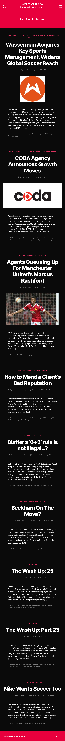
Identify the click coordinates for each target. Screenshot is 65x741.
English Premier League (35, 418)
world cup (26, 608)
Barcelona (13, 418)
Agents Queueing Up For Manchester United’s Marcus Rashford (32, 271)
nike (16, 723)
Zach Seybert (26, 177)
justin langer (35, 664)
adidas (12, 723)
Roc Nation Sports (38, 134)
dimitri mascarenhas (32, 606)
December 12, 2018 (41, 177)
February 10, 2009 (34, 521)
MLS (28, 549)
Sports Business (52, 35)
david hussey (14, 664)
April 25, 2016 (40, 287)
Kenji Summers (20, 695)
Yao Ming (32, 608)
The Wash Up (32, 564)
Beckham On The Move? (32, 510)
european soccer (15, 486)
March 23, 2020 (41, 70)
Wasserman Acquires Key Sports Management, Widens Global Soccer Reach (32, 53)
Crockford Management (44, 238)
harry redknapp (24, 664)
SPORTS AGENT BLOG (32, 4)
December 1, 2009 (38, 390)
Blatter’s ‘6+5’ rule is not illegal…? (32, 445)
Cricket (23, 606)
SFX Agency (48, 134)
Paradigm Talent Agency (35, 240)
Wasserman (14, 136)
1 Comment (52, 455)
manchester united (31, 486)
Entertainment (15, 151)
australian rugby (15, 606)
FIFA (53, 418)
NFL (45, 606)
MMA (16, 667)
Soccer (28, 35)
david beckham (22, 418)
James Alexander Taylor (20, 390)
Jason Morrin (27, 70)
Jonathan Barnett (15, 134)
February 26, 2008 (35, 695)
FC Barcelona (47, 418)
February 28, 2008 (41, 636)
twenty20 (19, 608)
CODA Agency (14, 238)
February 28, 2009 (38, 455)
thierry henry (25, 420)
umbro (36, 723)
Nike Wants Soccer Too (32, 688)
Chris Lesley (28, 287)
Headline (22, 255)
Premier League (27, 134)
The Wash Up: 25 (32, 570)
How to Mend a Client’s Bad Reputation (32, 380)
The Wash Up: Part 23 (32, 629)
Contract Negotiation (15, 35)
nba (42, 606)
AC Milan (13, 549)
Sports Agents (39, 35)
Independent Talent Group (18, 240)
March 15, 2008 (41, 577)
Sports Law (32, 38)
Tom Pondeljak (37, 667)
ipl (40, 606)
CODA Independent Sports (28, 238)
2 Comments (53, 390)
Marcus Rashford (15, 355)
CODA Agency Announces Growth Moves (32, 164)
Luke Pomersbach (45, 664)
